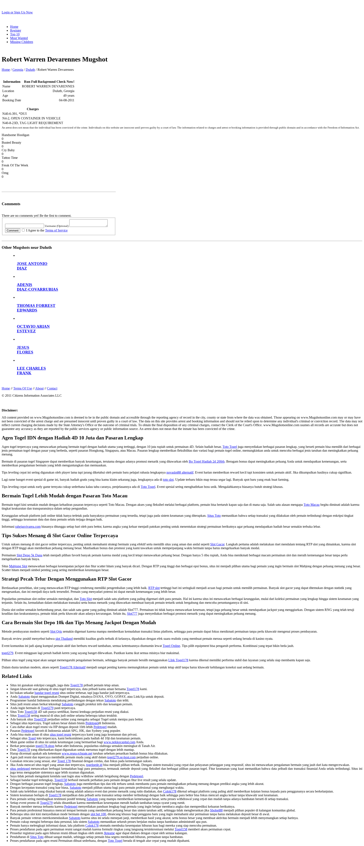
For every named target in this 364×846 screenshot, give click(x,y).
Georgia (17, 69)
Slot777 (132, 613)
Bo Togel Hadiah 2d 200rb (207, 461)
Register (15, 30)
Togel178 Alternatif (73, 667)
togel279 (7, 653)
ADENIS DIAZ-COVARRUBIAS (37, 287)
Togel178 (76, 685)
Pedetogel (92, 723)
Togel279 (47, 708)
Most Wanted (19, 38)
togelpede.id (94, 765)
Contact (52, 388)
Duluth (30, 69)
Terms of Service (56, 230)
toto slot (168, 479)
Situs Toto (214, 515)
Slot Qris (56, 631)
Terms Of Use (22, 388)
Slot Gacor (217, 544)
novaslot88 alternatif (179, 472)
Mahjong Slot (18, 566)
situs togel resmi (60, 734)
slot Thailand (64, 638)
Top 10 (15, 34)
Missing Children (21, 42)
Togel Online (171, 646)
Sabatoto (24, 696)
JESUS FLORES (25, 349)
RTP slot (154, 588)
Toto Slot (86, 599)
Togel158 (30, 711)
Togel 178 (64, 761)
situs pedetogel (20, 768)
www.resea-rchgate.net (77, 753)
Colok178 (169, 791)
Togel (32, 738)
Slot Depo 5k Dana (29, 555)
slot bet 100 (98, 814)
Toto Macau (312, 504)
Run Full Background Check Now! (49, 81)
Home (14, 26)
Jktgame (109, 833)
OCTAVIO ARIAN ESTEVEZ (33, 328)
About (39, 388)
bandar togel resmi (47, 693)
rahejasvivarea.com (28, 526)
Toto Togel (229, 446)
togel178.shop (45, 746)
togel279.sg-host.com (121, 757)
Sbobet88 (216, 810)
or (17, 12)
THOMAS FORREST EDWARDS (36, 307)
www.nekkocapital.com (119, 742)
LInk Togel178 (178, 660)
